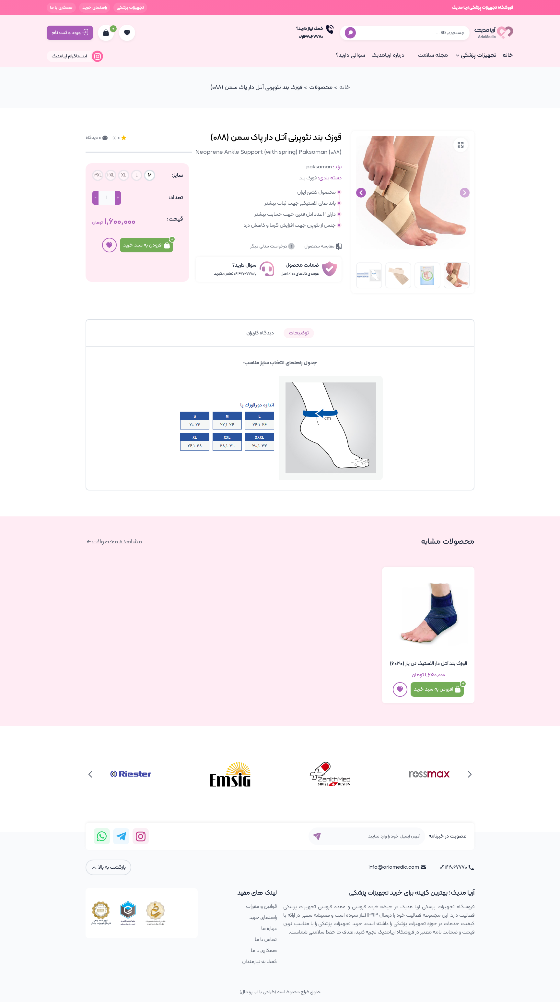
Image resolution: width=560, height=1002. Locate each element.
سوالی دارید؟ (350, 55)
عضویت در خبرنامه (447, 836)
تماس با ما (266, 940)
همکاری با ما (61, 7)
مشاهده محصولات (117, 542)
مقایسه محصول (319, 246)
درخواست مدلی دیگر (269, 246)
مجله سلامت (433, 55)
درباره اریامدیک (387, 55)
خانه (508, 55)
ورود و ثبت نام (66, 33)
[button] (361, 193)
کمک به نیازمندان (259, 962)
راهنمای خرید (94, 7)
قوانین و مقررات (261, 907)
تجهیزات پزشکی (130, 7)
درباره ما (269, 929)
